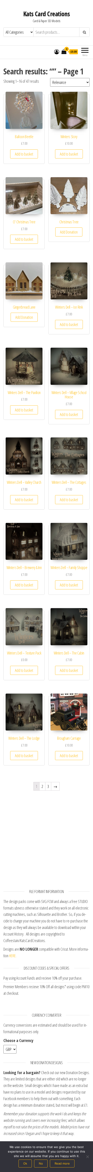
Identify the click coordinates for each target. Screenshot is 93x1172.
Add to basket (24, 154)
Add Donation (69, 232)
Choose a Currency (18, 1040)
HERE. (12, 955)
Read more (62, 1163)
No (41, 1163)
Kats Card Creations (46, 13)
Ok (25, 1163)
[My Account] (56, 51)
